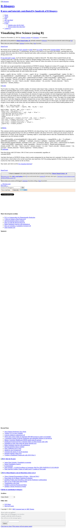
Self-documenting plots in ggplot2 (14, 221)
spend (30, 49)
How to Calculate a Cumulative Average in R (17, 226)
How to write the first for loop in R (14, 222)
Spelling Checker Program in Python (15, 486)
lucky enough (23, 49)
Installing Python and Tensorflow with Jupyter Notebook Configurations (25, 480)
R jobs (6, 23)
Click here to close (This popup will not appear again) (16, 526)
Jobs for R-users (10, 459)
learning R (42, 176)
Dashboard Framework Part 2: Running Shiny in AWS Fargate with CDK (26, 441)
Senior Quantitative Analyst (12, 464)
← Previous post (5, 184)
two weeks (39, 49)
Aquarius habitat (55, 49)
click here (22, 43)
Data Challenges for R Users (12, 448)
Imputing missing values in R (13, 453)
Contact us (7, 28)
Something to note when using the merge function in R (20, 443)
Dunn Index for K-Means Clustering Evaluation (18, 478)
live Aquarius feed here (25, 164)
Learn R (6, 22)
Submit (5, 523)
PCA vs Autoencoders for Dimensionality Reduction (19, 217)
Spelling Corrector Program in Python (15, 485)
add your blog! (8, 20)
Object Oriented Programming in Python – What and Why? (21, 476)
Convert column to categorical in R (14, 435)
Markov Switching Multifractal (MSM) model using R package (22, 440)
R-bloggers (44, 40)
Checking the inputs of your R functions (16, 452)
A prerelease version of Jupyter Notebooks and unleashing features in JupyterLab (28, 438)
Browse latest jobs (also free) (16, 27)
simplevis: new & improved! (12, 450)
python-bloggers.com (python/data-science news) (20, 473)
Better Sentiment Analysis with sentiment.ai (17, 224)
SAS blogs (7, 504)
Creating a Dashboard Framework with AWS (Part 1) (20, 455)
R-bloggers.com (5, 176)
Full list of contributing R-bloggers (11, 489)
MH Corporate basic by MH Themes (23, 509)
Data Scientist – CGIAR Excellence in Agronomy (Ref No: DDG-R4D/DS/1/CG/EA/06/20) (31, 467)
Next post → (4, 185)
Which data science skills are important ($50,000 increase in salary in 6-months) (27, 436)
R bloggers (36, 37)
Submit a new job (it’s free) (16, 25)
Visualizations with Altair (11, 483)
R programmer (8, 466)
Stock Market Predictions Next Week (15, 431)
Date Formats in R (9, 227)
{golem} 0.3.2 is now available (13, 433)
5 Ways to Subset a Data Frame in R (15, 219)
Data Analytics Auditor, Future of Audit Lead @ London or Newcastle (25, 469)
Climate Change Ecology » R (23, 40)
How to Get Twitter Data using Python (15, 481)
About (6, 16)
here (71, 40)
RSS (5, 18)
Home (6, 15)
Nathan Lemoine (26, 37)
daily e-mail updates (17, 176)
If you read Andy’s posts (8, 58)
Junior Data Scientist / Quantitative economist (17, 462)
